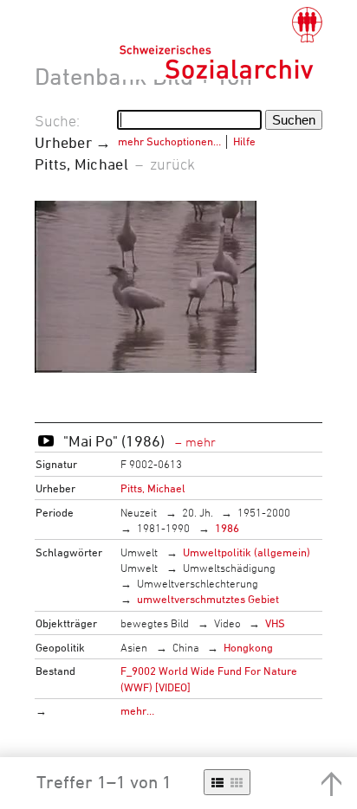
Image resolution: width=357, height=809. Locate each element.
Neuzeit (138, 512)
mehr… (137, 710)
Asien (133, 647)
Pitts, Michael (152, 488)
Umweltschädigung (229, 568)
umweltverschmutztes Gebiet (208, 599)
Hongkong (248, 647)
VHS (275, 623)
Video (227, 623)
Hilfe (244, 141)
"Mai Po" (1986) (115, 440)
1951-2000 (263, 512)
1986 (227, 528)
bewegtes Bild (154, 623)
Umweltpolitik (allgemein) (246, 552)
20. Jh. (197, 512)
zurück (172, 163)
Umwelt (139, 552)
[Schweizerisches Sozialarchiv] (220, 43)
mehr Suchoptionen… (169, 141)
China (185, 647)
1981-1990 (163, 528)
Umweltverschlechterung (197, 583)
